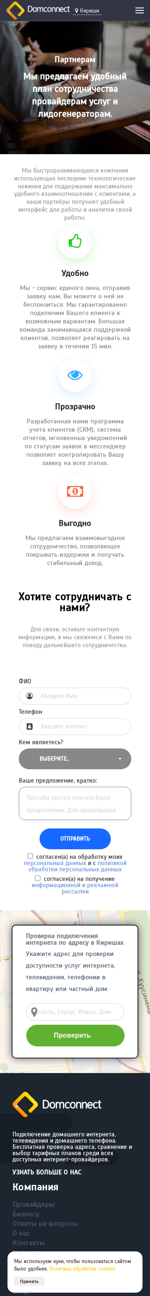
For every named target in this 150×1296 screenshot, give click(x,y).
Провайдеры (33, 1204)
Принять (29, 1281)
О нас (21, 1233)
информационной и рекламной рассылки (75, 888)
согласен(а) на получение (75, 885)
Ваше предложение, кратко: (58, 781)
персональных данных (55, 863)
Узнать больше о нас (46, 1172)
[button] (75, 758)
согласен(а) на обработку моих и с (75, 863)
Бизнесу (25, 1214)
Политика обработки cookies (82, 1269)
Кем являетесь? (41, 742)
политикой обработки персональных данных (77, 866)
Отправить (75, 838)
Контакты (28, 1242)
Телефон (30, 712)
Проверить (72, 1035)
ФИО (25, 681)
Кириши (89, 11)
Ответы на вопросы (45, 1223)
